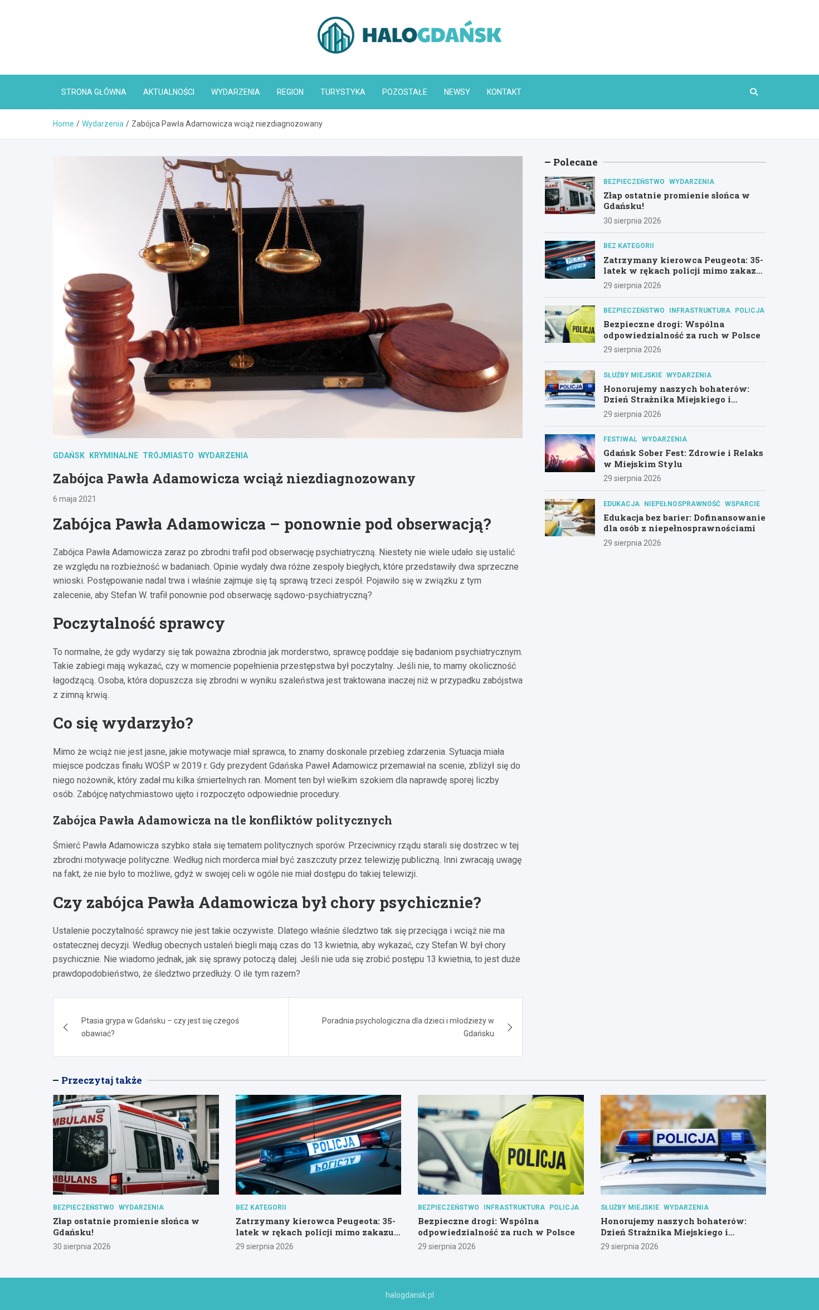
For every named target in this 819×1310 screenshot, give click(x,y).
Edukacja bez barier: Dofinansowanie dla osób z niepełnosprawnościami (684, 523)
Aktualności (168, 92)
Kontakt (504, 92)
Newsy (457, 92)
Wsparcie (742, 504)
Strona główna (93, 92)
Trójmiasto (168, 455)
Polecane (575, 162)
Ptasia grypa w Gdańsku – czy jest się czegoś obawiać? (160, 1026)
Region (290, 92)
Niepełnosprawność (682, 504)
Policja (749, 310)
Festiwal (620, 439)
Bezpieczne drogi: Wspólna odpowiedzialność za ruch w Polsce (681, 329)
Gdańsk (69, 455)
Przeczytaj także (101, 1080)
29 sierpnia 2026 (632, 285)
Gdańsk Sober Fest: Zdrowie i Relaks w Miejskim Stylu (683, 458)
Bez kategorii (628, 246)
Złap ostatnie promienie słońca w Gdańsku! (676, 201)
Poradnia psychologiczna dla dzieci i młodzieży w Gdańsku (408, 1026)
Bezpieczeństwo (634, 182)
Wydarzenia (235, 92)
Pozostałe (404, 92)
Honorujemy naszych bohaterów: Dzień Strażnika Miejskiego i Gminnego (676, 399)
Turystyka (342, 92)
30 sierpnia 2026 (632, 220)
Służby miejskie (632, 375)
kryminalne (113, 455)
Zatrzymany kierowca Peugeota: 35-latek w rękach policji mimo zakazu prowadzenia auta (683, 270)
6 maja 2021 (74, 498)
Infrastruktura (699, 310)
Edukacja (621, 504)
